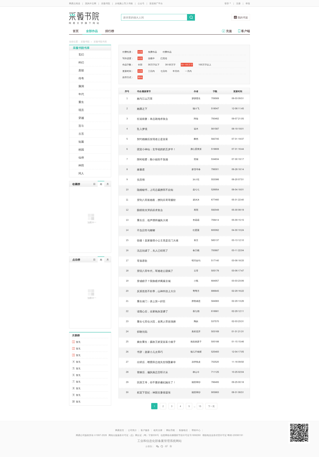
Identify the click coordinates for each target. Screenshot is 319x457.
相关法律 (157, 430)
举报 (248, 3)
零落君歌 (142, 260)
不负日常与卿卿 (146, 230)
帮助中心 (196, 430)
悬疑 (81, 70)
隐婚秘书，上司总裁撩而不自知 (155, 189)
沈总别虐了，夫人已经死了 (152, 250)
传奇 (81, 78)
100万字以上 (204, 64)
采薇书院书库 (81, 48)
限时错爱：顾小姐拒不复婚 (152, 159)
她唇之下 (142, 108)
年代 (81, 94)
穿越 (81, 118)
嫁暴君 (141, 169)
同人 (81, 173)
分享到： (149, 446)
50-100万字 (187, 64)
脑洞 (81, 86)
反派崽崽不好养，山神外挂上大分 (156, 291)
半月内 (176, 70)
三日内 (151, 70)
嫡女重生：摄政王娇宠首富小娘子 (156, 341)
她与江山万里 (144, 98)
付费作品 (167, 51)
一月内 (188, 70)
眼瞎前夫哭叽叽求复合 (150, 210)
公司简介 (132, 430)
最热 (140, 77)
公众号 (141, 3)
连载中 (151, 58)
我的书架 (243, 17)
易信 (161, 446)
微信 (157, 446)
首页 (76, 31)
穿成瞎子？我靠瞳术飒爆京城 (154, 281)
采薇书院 (105, 3)
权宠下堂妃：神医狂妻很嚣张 (154, 392)
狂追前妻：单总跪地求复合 (152, 119)
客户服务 (145, 430)
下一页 (211, 406)
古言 (81, 133)
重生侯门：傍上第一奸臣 (151, 301)
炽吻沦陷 (142, 331)
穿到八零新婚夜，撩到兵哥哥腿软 (156, 200)
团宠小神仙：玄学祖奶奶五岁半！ (156, 149)
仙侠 (81, 157)
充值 (229, 31)
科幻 (81, 62)
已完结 (163, 58)
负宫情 (141, 179)
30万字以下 (154, 64)
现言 (81, 110)
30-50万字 (170, 64)
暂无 (78, 341)
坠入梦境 (142, 129)
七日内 (163, 70)
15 (200, 406)
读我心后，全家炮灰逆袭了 (152, 311)
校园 (81, 149)
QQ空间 (170, 446)
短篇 (81, 141)
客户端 (245, 31)
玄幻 (81, 54)
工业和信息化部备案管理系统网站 (159, 441)
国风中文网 (90, 3)
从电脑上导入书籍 (124, 3)
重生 (81, 102)
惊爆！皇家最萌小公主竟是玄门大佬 (157, 240)
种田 (81, 165)
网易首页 (119, 430)
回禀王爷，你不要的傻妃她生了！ (156, 382)
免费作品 (152, 51)
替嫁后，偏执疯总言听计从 (152, 372)
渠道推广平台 (156, 3)
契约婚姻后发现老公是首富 (152, 139)
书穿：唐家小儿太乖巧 (150, 352)
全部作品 (92, 31)
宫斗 (81, 126)
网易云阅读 (74, 3)
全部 (140, 51)
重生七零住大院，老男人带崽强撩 (156, 321)
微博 (166, 446)
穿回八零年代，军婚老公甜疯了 (155, 271)
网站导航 (170, 430)
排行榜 (109, 31)
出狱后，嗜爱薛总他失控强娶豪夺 (156, 362)
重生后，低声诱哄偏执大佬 (152, 220)
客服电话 (183, 430)
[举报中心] (260, 435)
